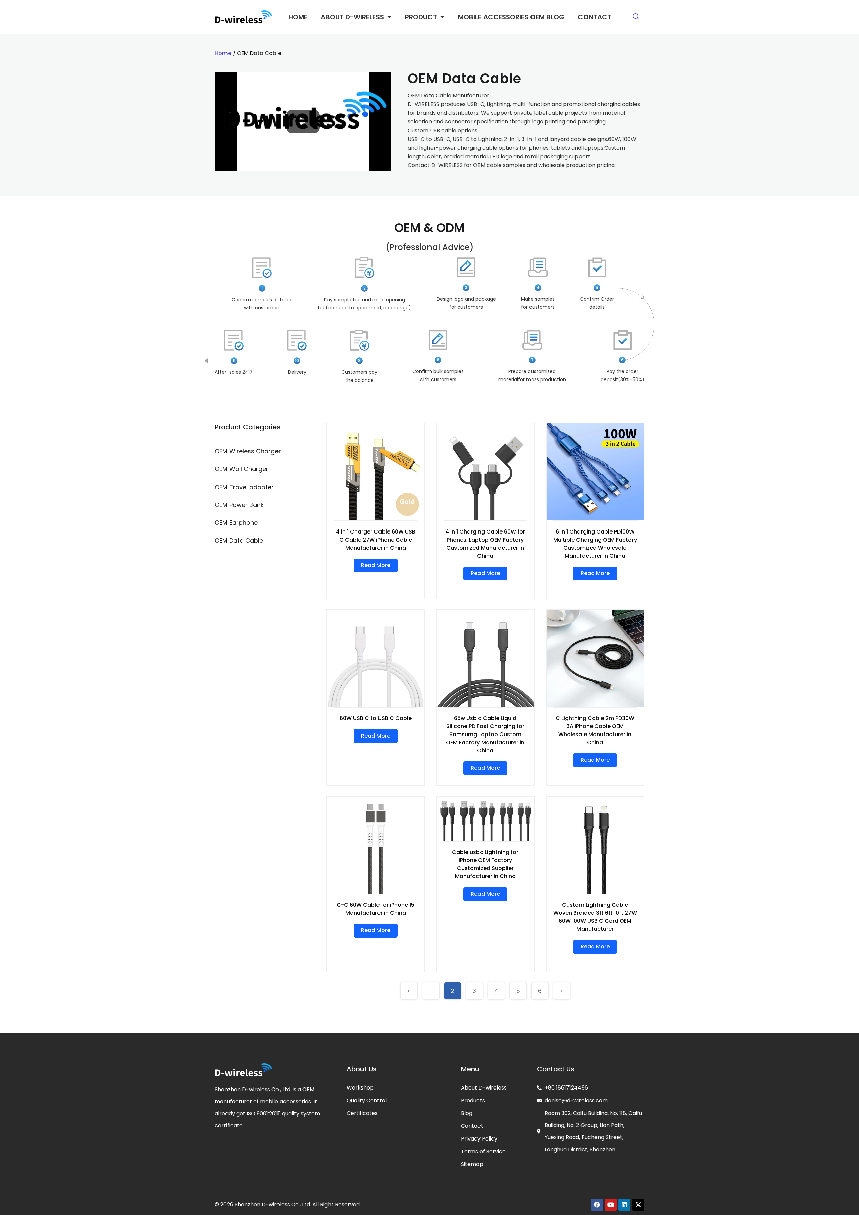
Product (421, 17)
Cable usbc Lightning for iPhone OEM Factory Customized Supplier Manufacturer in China (485, 864)
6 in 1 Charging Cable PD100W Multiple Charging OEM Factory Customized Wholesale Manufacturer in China (595, 544)
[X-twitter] (638, 1205)
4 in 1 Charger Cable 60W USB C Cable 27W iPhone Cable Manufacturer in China (375, 540)
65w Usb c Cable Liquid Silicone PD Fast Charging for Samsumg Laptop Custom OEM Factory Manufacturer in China (485, 734)
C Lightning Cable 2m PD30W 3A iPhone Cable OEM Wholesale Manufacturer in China (595, 730)
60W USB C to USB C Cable (376, 718)
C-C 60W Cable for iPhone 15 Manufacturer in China (375, 909)
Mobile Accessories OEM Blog (511, 17)
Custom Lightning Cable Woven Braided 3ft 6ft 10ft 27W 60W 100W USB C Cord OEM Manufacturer (595, 917)
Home (297, 17)
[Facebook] (597, 1205)
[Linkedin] (624, 1205)
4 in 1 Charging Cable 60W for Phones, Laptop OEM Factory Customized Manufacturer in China (485, 544)
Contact (594, 17)
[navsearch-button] (636, 17)
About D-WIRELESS (352, 17)
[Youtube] (611, 1205)
